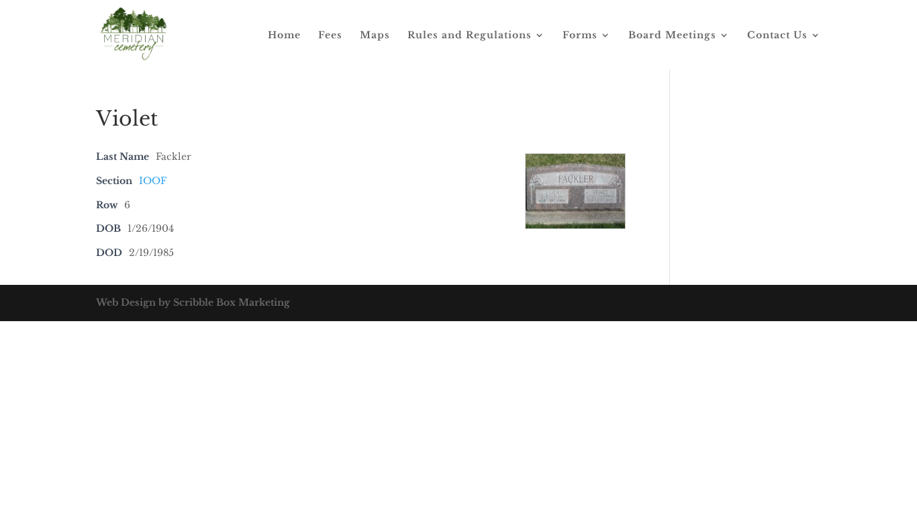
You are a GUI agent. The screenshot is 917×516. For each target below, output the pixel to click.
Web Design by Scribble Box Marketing (193, 302)
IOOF (152, 181)
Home (284, 35)
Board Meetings (672, 35)
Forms (580, 35)
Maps (375, 35)
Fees (330, 35)
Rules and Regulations (469, 35)
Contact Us (777, 35)
